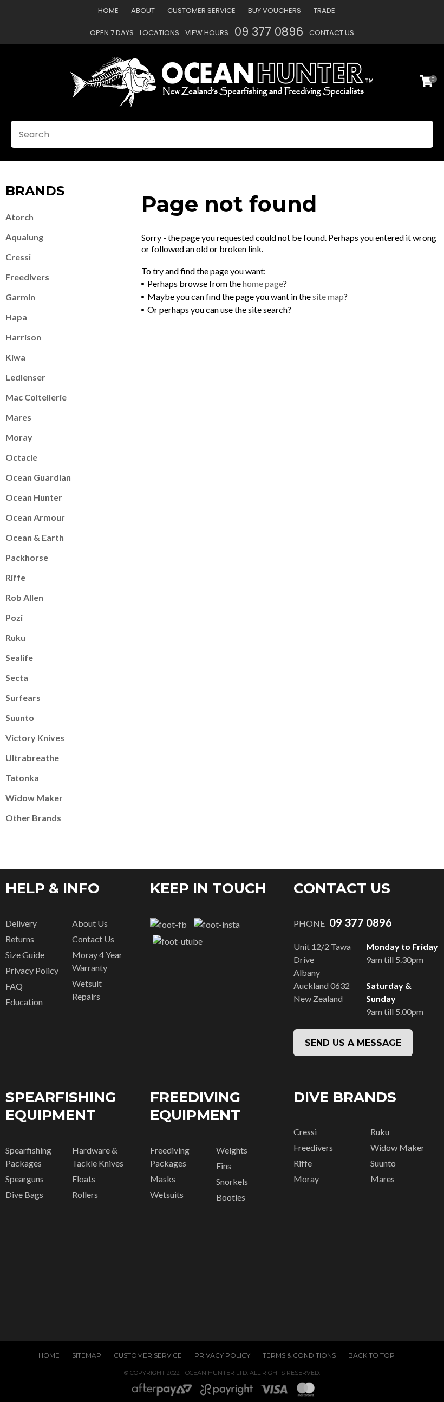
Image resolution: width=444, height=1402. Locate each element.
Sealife (19, 657)
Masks (162, 1179)
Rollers (85, 1194)
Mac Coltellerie (36, 397)
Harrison (23, 337)
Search (420, 134)
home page (263, 283)
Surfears (23, 697)
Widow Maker (34, 797)
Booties (230, 1197)
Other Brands (33, 818)
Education (24, 1002)
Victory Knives (34, 737)
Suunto (19, 717)
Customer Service (201, 10)
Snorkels (232, 1181)
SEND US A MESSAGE (353, 1043)
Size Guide (24, 954)
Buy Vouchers (274, 10)
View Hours (206, 33)
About (143, 10)
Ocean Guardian (38, 477)
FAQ (14, 986)
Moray (18, 437)
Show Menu (17, 82)
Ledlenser (25, 377)
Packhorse (26, 557)
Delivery (21, 923)
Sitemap (86, 1355)
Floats (83, 1179)
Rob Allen (24, 597)
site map (328, 296)
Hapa (16, 317)
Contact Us (331, 33)
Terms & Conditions (299, 1355)
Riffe (15, 577)
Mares (18, 417)
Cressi (18, 257)
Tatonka (22, 777)
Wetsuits (167, 1194)
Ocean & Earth (34, 537)
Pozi (14, 617)
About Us (90, 923)
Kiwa (15, 357)
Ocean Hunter (33, 497)
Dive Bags (24, 1194)
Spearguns (24, 1179)
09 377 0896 (268, 32)
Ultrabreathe (32, 757)
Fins (223, 1166)
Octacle (21, 457)
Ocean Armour (35, 517)
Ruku (15, 637)
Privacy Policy (31, 970)
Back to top (371, 1355)
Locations (159, 33)
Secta (16, 677)
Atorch (19, 217)
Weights (231, 1150)
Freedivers (27, 277)
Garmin (20, 297)
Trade (324, 10)
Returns (19, 939)
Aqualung (24, 237)
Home (108, 10)
